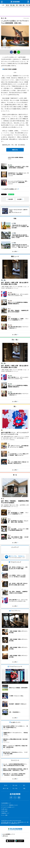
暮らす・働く (22, 5)
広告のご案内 (4, 811)
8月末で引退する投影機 (10, 69)
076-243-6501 (7, 59)
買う (17, 5)
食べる (7, 5)
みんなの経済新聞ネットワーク (15, 829)
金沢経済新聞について (6, 803)
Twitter (15, 797)
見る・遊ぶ (12, 5)
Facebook (11, 797)
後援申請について (5, 813)
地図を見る (15, 149)
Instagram (18, 797)
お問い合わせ (4, 809)
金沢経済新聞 (15, 2)
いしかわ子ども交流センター (9, 189)
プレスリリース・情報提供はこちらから (10, 805)
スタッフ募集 (4, 815)
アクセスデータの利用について (8, 807)
